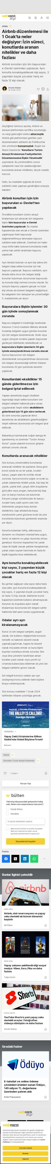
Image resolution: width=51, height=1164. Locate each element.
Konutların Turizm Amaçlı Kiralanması (19, 760)
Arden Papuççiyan (12, 1097)
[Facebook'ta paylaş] (6, 859)
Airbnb (6, 755)
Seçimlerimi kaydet (25, 841)
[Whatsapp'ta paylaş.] (35, 859)
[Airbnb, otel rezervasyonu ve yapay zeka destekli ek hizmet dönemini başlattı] (25, 892)
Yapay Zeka (8, 909)
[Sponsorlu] (25, 715)
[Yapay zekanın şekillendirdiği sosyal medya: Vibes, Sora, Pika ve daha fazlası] (25, 944)
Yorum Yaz (25, 783)
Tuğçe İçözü (9, 977)
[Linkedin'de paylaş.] (25, 859)
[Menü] (47, 18)
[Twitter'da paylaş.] (16, 859)
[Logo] (9, 17)
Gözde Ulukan (10, 1029)
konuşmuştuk (25, 146)
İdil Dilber (8, 925)
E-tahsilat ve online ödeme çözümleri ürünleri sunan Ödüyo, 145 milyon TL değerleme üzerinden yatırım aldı (24, 1086)
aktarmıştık (37, 134)
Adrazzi (7, 745)
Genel (5, 26)
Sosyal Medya (9, 1013)
